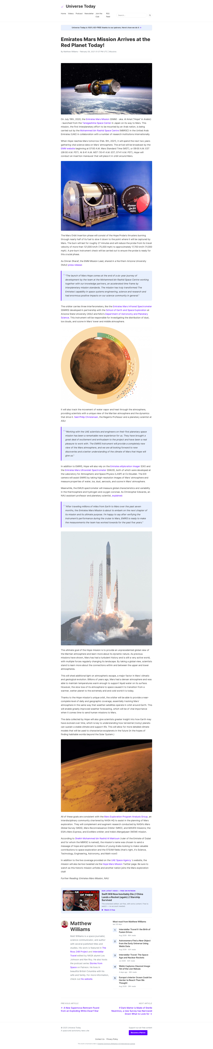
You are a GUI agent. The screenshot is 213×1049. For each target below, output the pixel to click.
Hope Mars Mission (113, 864)
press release (75, 265)
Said (76, 417)
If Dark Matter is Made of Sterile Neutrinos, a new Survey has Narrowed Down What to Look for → (131, 1011)
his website (86, 979)
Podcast (79, 13)
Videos (71, 13)
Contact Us (100, 1039)
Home (63, 13)
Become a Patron (138, 1033)
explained (117, 495)
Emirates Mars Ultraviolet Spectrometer (85, 470)
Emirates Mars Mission (97, 119)
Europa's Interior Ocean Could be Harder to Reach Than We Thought (135, 980)
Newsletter (89, 13)
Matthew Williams (70, 52)
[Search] (150, 15)
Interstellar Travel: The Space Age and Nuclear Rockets (133, 956)
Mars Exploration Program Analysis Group (126, 816)
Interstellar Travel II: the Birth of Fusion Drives (134, 930)
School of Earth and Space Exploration (126, 310)
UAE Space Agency (121, 860)
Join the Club (99, 14)
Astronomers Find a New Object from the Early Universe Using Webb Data (135, 943)
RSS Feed (108, 14)
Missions (112, 52)
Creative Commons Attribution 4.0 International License (116, 1044)
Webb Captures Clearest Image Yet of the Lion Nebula (134, 967)
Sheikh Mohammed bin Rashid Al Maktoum (97, 838)
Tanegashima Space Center (96, 123)
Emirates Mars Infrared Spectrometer (132, 306)
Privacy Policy (112, 1039)
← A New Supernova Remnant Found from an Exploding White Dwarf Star (80, 1009)
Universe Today (81, 6)
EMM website (68, 148)
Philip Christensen (88, 417)
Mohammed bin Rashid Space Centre (99, 130)
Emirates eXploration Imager (125, 466)
